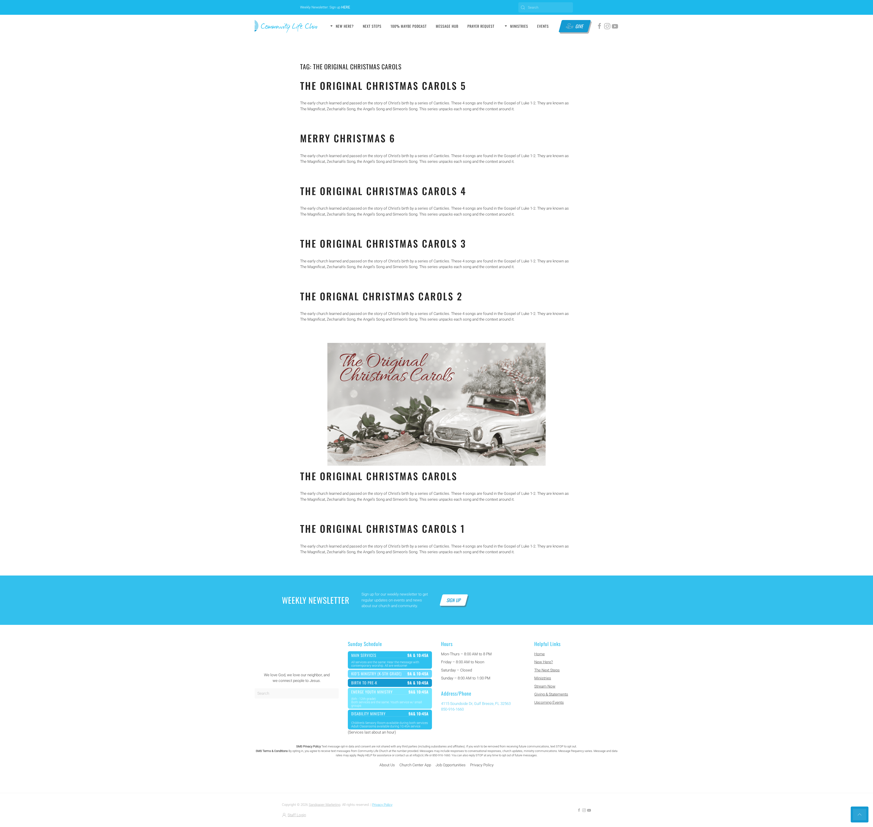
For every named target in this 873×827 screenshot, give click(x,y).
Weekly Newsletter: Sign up (325, 7)
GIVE (579, 26)
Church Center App (415, 765)
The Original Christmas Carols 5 (383, 85)
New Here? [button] (345, 26)
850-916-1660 (452, 709)
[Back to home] (286, 26)
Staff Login (297, 815)
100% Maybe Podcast (409, 26)
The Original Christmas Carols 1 (382, 528)
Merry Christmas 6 (347, 138)
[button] (859, 814)
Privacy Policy (482, 765)
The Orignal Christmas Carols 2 (381, 296)
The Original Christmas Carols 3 (383, 243)
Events (543, 26)
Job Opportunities (451, 765)
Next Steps (372, 26)
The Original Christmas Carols (378, 476)
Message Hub (447, 26)
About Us (387, 765)
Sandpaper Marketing (324, 805)
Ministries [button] (519, 26)
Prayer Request (480, 26)
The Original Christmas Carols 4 (383, 191)
